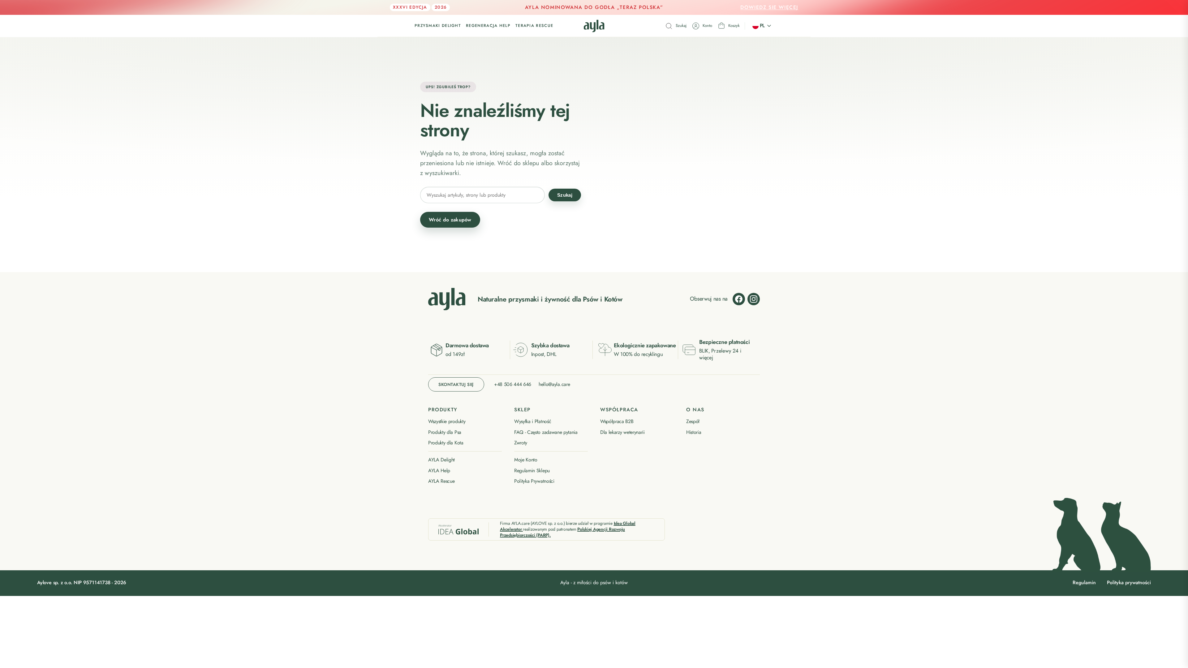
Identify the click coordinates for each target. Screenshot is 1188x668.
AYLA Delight (441, 459)
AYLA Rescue (441, 481)
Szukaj (564, 195)
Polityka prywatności (1129, 582)
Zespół (692, 421)
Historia (693, 432)
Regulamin (1084, 582)
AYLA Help (439, 470)
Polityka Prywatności (534, 481)
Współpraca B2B (617, 421)
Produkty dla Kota (445, 442)
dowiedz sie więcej (769, 7)
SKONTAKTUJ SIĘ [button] (456, 384)
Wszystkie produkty (446, 421)
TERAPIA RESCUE (534, 25)
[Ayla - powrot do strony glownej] (446, 299)
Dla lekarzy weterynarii (622, 432)
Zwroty (520, 442)
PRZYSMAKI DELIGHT (438, 25)
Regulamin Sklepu (532, 470)
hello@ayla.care (554, 384)
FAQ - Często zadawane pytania (546, 432)
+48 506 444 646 (512, 384)
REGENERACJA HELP (488, 25)
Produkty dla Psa (444, 432)
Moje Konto (525, 459)
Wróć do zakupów (450, 219)
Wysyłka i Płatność (532, 421)
